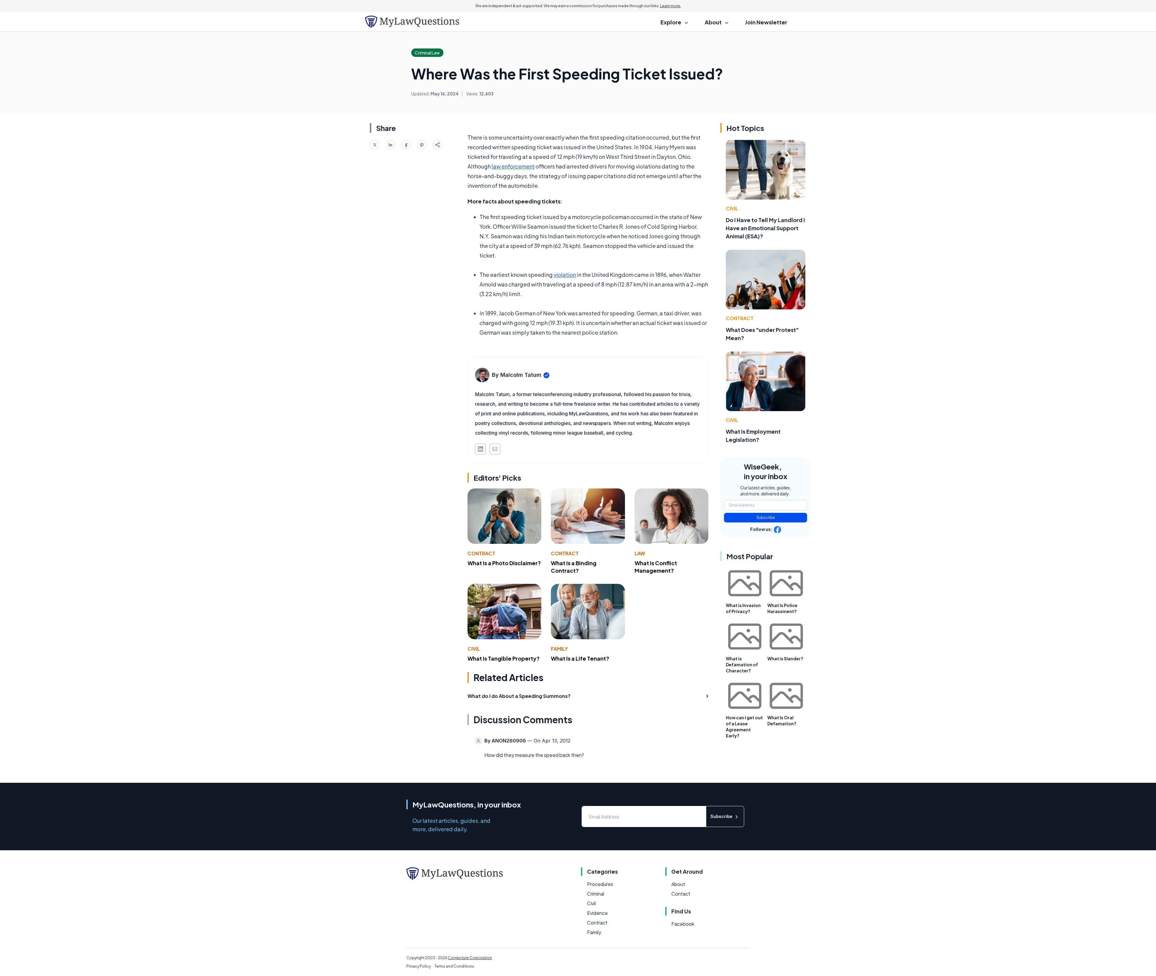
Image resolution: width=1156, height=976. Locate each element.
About (678, 884)
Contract (481, 553)
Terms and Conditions (454, 966)
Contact (680, 894)
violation (565, 274)
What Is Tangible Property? (504, 658)
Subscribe (766, 517)
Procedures (600, 884)
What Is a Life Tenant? (580, 658)
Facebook (682, 924)
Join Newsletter (766, 22)
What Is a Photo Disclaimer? (504, 562)
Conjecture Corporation (470, 958)
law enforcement (513, 166)
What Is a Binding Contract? (573, 566)
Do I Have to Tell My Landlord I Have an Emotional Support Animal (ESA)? (765, 228)
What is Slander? (785, 658)
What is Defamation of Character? (742, 664)
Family (559, 649)
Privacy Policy (418, 966)
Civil (474, 649)
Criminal (595, 894)
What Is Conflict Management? (656, 566)
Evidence (597, 913)
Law (640, 553)
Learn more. (670, 6)
